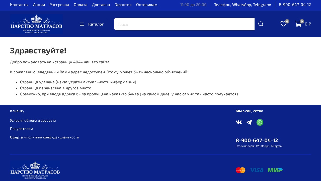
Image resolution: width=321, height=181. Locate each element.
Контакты (19, 4)
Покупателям (21, 128)
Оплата (81, 4)
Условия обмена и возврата (33, 120)
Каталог (96, 24)
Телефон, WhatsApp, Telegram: (242, 4)
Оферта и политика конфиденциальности (44, 137)
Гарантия (123, 4)
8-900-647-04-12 (295, 4)
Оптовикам (146, 4)
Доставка (101, 4)
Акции (39, 4)
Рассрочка (59, 4)
